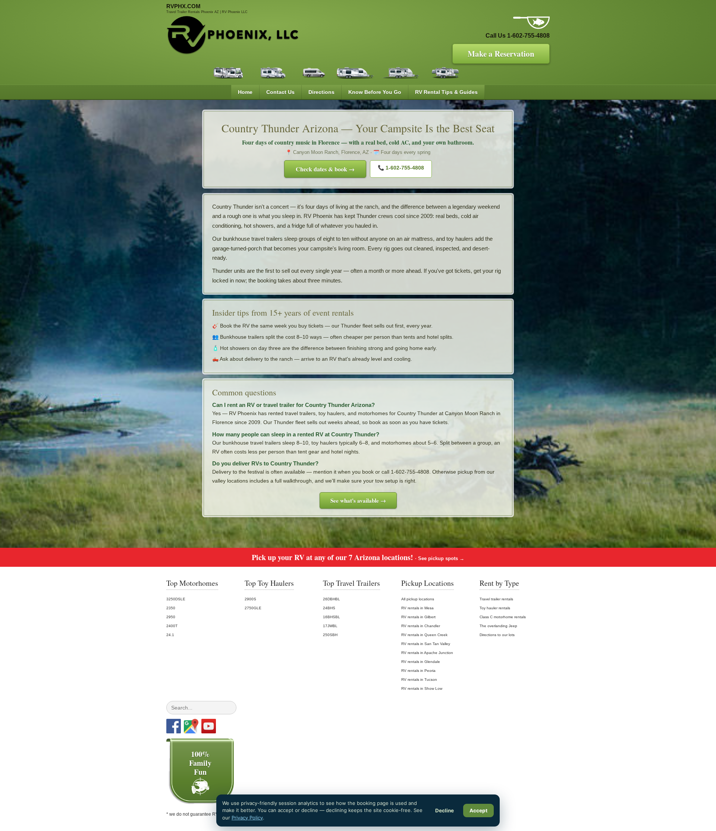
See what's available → (358, 500)
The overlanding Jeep (498, 626)
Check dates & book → (325, 169)
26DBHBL (331, 599)
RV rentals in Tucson (419, 679)
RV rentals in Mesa (417, 608)
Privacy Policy (247, 818)
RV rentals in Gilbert (418, 617)
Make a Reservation (501, 53)
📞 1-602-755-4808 (401, 168)
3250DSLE (175, 599)
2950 (170, 617)
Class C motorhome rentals (503, 617)
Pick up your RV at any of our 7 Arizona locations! (358, 557)
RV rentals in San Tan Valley (425, 644)
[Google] (191, 726)
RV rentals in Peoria (418, 671)
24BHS (329, 608)
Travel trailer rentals (496, 599)
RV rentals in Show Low (421, 688)
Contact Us (280, 92)
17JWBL (330, 626)
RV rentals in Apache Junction (427, 653)
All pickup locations (417, 599)
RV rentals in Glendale (420, 662)
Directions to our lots (497, 635)
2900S (250, 599)
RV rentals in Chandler (420, 626)
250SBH (330, 635)
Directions (321, 92)
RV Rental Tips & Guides (446, 92)
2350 (170, 608)
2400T (172, 626)
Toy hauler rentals (495, 608)
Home (245, 92)
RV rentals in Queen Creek (424, 635)
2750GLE (253, 608)
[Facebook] (173, 726)
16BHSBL (331, 617)
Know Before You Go (374, 92)
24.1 (170, 635)
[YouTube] (208, 726)
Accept (478, 810)
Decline (444, 810)
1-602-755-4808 (528, 35)
